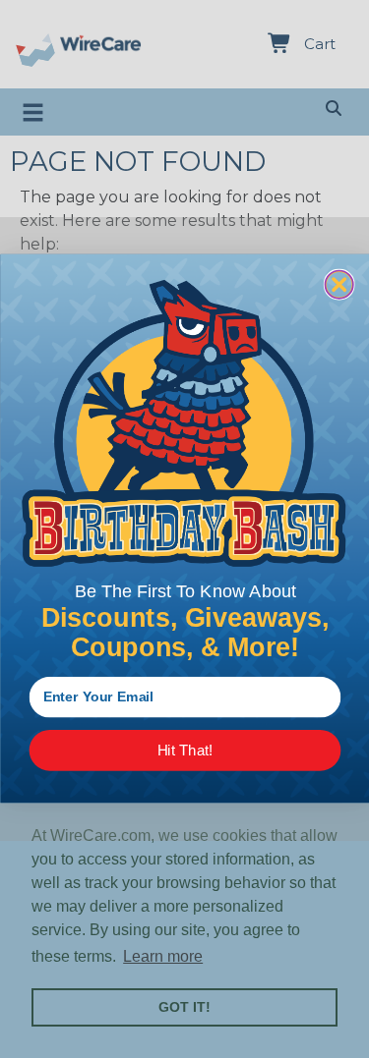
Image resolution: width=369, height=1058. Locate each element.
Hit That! (184, 751)
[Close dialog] (338, 285)
